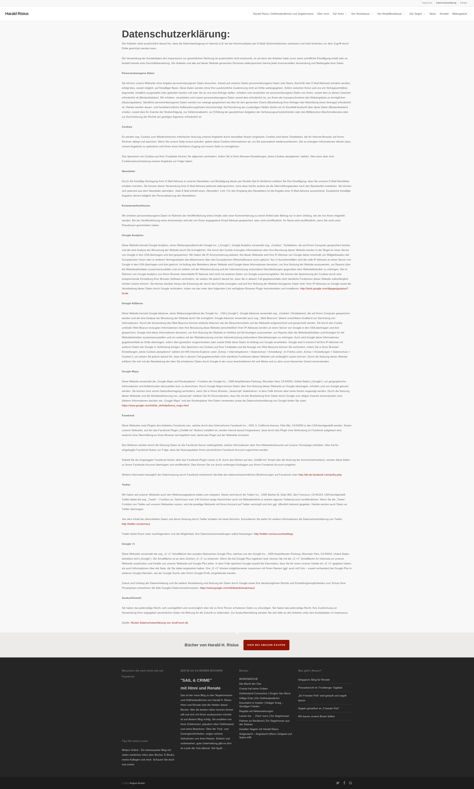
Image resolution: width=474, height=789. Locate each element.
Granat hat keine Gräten (253, 688)
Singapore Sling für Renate (314, 679)
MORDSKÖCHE (248, 678)
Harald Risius (17, 14)
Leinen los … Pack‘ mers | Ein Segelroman (264, 715)
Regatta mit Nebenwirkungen (256, 711)
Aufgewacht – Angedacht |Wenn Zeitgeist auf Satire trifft (265, 735)
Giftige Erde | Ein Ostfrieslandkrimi (259, 698)
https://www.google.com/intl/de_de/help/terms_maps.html (155, 405)
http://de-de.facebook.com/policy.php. (320, 474)
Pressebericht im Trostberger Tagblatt (320, 687)
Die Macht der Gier (250, 683)
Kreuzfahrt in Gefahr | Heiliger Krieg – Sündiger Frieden (261, 704)
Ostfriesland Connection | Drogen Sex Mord (264, 693)
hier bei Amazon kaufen (266, 645)
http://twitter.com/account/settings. (274, 533)
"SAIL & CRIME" (196, 680)
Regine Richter (137, 783)
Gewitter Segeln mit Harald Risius (258, 729)
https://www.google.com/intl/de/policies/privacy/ (227, 587)
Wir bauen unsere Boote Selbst (316, 716)
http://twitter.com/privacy (136, 523)
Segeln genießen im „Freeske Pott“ (318, 708)
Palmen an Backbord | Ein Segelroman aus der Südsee (264, 722)
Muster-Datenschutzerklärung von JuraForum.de (159, 622)
